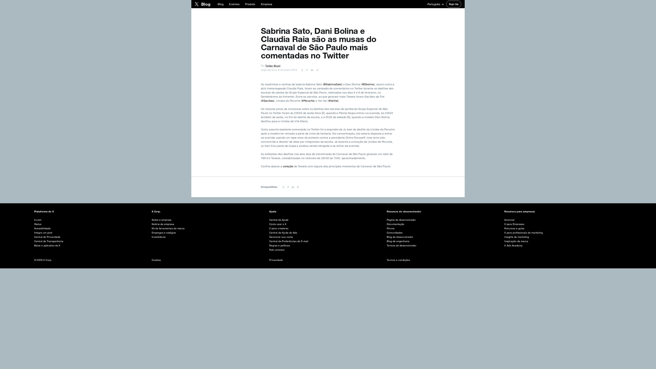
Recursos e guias (514, 228)
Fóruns (390, 228)
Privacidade (276, 260)
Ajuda (272, 211)
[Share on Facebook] (306, 69)
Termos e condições (398, 260)
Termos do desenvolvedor (401, 245)
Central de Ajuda (278, 219)
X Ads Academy (513, 245)
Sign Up (454, 4)
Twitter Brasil (272, 65)
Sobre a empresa (162, 219)
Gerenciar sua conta (281, 236)
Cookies (156, 260)
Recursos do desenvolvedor (404, 211)
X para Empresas (514, 224)
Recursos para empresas (519, 211)
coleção (288, 166)
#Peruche (308, 100)
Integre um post (43, 232)
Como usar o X (277, 224)
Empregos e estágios (164, 232)
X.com (38, 219)
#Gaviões (268, 100)
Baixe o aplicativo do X (47, 245)
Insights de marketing (516, 236)
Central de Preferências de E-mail (288, 241)
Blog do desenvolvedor (400, 236)
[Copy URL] (316, 70)
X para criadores (278, 228)
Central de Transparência (48, 241)
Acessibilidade (42, 228)
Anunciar (509, 219)
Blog (221, 4)
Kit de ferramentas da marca (168, 228)
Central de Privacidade (47, 236)
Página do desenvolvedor (401, 219)
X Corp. (156, 211)
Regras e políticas (279, 245)
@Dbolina (368, 84)
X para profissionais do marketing (523, 232)
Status (37, 224)
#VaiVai (333, 100)
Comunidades (394, 232)
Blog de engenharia (398, 241)
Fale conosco (277, 249)
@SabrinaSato (333, 84)
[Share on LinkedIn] (311, 69)
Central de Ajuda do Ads (283, 232)
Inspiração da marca (516, 241)
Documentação (395, 224)
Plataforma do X (44, 211)
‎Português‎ (434, 4)
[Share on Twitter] (302, 69)
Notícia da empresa (163, 224)
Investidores (159, 236)
